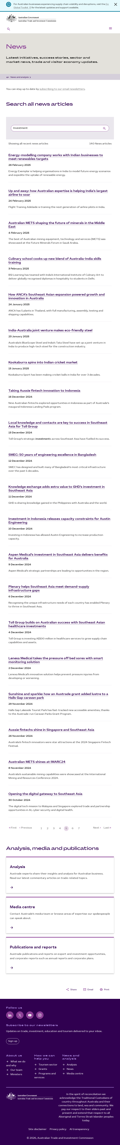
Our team (16, 1070)
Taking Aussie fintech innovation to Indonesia (44, 390)
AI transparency (79, 1129)
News (70, 1069)
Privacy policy (58, 1129)
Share (71, 989)
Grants (43, 1069)
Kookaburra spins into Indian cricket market (43, 362)
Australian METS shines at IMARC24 (36, 762)
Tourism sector (48, 1064)
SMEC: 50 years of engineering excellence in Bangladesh (52, 455)
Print (104, 989)
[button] (8, 29)
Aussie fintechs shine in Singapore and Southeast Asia (51, 730)
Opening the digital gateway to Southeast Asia (45, 794)
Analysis (72, 1064)
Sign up (12, 1041)
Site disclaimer (37, 1129)
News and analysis (19, 77)
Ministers (16, 1074)
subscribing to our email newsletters (62, 89)
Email (88, 989)
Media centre (75, 1073)
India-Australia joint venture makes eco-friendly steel (50, 330)
